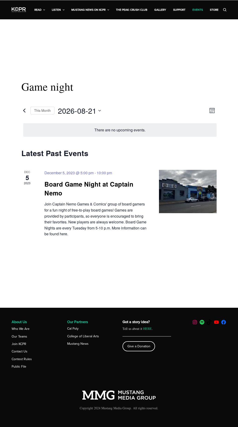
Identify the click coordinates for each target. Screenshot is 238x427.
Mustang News (78, 344)
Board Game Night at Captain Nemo (88, 188)
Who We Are (21, 329)
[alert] (120, 130)
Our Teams (19, 336)
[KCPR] (19, 9)
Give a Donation (138, 346)
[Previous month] (24, 110)
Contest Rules (22, 359)
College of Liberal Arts (83, 336)
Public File (19, 367)
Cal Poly (73, 329)
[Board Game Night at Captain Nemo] (188, 191)
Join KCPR (19, 344)
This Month (42, 110)
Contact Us (19, 351)
